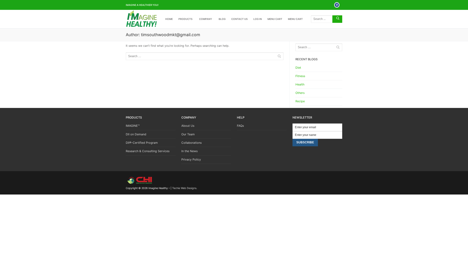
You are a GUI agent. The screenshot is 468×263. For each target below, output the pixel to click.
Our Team (188, 134)
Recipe (300, 101)
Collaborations (191, 142)
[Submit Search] (337, 19)
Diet (298, 67)
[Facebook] (336, 4)
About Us (187, 125)
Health (299, 84)
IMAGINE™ (133, 125)
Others (300, 93)
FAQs (240, 125)
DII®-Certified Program (142, 142)
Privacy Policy (191, 159)
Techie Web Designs (184, 188)
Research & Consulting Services (147, 151)
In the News (189, 151)
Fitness (300, 76)
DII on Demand (136, 134)
